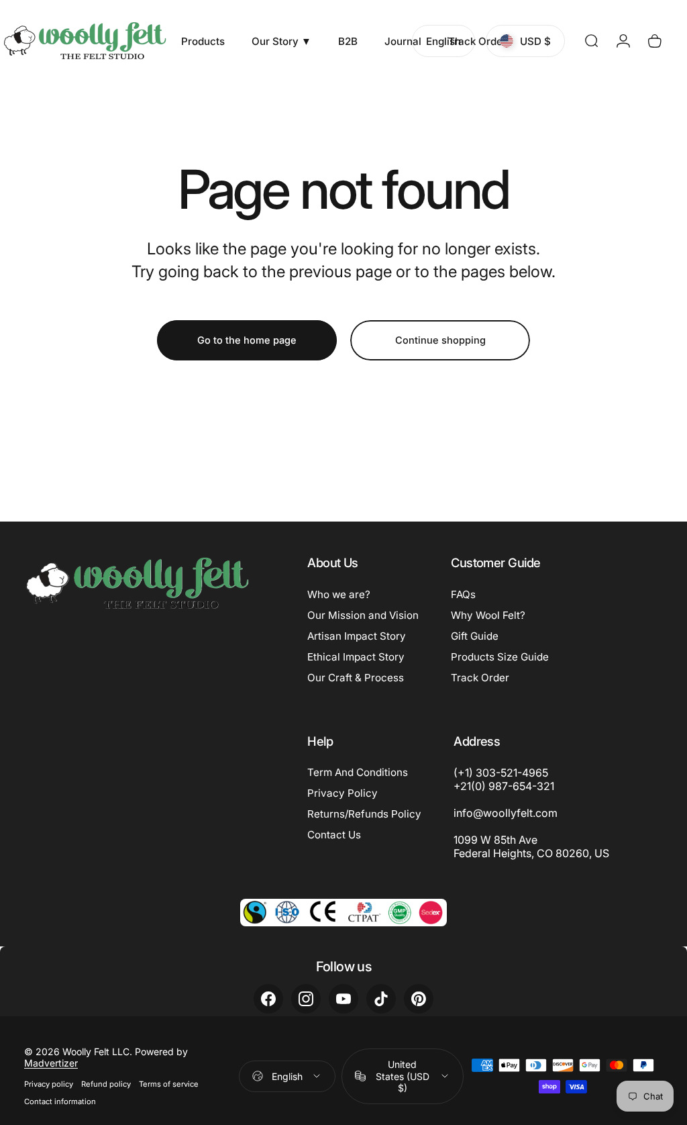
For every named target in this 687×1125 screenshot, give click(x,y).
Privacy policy (48, 1084)
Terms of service (169, 1084)
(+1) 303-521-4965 (501, 772)
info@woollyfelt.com (506, 813)
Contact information (60, 1101)
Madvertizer (51, 1063)
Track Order (480, 677)
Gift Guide (474, 636)
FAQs (463, 594)
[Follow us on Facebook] (268, 999)
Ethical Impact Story (356, 656)
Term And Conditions (357, 772)
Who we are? (338, 594)
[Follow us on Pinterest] (418, 999)
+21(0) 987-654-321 (504, 786)
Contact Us (334, 834)
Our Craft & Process (355, 677)
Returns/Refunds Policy (364, 814)
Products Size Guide (500, 656)
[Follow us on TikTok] (381, 999)
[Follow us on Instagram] (306, 999)
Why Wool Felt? (488, 615)
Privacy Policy (342, 793)
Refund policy (106, 1084)
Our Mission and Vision (363, 615)
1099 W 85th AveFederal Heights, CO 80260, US (531, 846)
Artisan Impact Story (356, 636)
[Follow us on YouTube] (343, 999)
